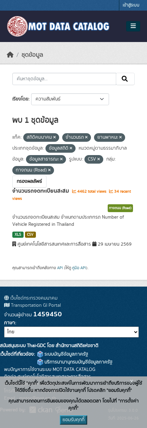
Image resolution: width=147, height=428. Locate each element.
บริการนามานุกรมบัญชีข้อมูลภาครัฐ (77, 362)
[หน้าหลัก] (10, 55)
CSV (30, 234)
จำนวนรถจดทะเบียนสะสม (41, 191)
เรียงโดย (20, 99)
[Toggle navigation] (133, 26)
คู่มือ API (79, 268)
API (60, 268)
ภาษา (9, 322)
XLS (18, 234)
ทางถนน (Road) (120, 208)
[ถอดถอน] (54, 137)
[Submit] (125, 79)
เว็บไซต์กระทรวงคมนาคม (33, 298)
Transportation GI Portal (35, 305)
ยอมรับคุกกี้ (73, 419)
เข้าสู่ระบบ (131, 5)
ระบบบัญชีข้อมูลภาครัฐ (65, 354)
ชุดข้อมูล (32, 55)
